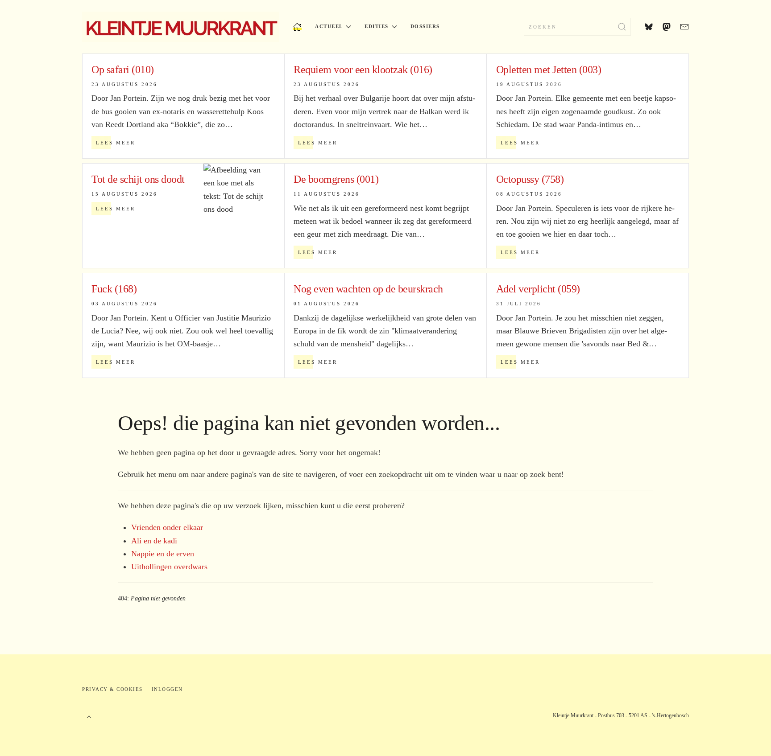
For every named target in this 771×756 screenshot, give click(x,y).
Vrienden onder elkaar (167, 527)
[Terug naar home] (180, 27)
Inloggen (167, 689)
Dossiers (425, 26)
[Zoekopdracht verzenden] (622, 27)
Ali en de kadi (154, 540)
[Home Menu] (297, 27)
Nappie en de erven (162, 553)
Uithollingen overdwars (169, 566)
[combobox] (577, 27)
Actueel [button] (329, 26)
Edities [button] (377, 26)
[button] (88, 718)
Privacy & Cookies (112, 689)
